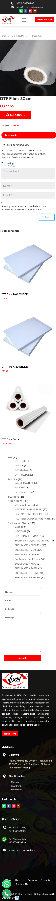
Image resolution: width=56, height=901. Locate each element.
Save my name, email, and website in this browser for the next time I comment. (23, 207)
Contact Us (22, 884)
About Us (20, 880)
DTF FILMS (19, 35)
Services (32, 880)
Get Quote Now (44, 19)
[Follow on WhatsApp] (21, 11)
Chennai (15, 782)
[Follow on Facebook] (25, 11)
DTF (10, 35)
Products (45, 880)
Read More (10, 733)
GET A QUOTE (17, 115)
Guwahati (16, 785)
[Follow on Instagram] (30, 11)
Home (3, 35)
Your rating (8, 163)
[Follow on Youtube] (35, 11)
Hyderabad (16, 789)
